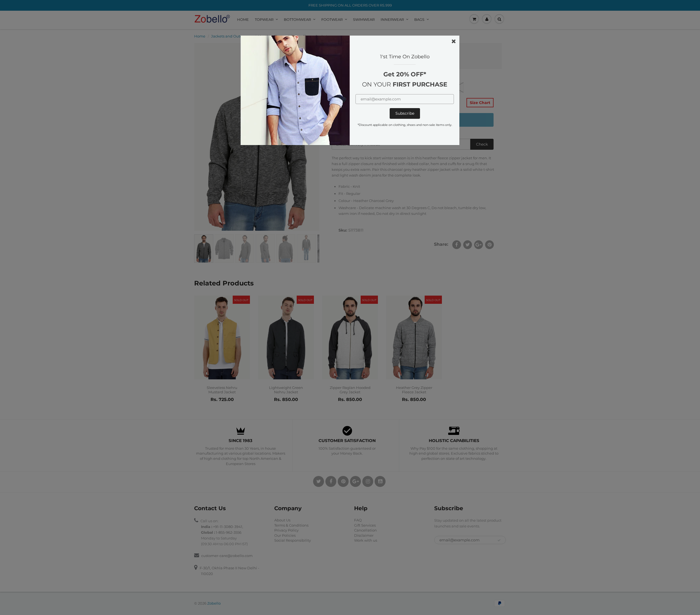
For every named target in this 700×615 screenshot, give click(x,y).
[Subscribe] (405, 113)
